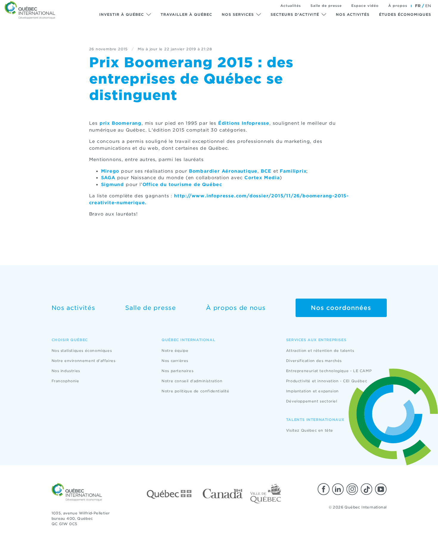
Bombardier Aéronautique (223, 171)
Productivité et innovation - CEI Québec (326, 381)
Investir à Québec (121, 14)
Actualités (290, 6)
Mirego (110, 171)
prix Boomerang (121, 123)
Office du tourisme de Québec (182, 184)
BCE (266, 171)
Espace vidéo (365, 6)
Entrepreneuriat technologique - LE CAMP (329, 371)
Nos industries (66, 371)
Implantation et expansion (312, 391)
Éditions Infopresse (243, 123)
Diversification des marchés (314, 360)
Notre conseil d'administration (191, 381)
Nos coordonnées (341, 307)
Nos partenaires (177, 371)
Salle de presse (326, 6)
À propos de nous (235, 307)
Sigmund (112, 184)
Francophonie (65, 381)
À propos (397, 6)
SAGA (108, 177)
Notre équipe (174, 350)
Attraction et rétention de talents (320, 350)
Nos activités (352, 14)
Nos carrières (174, 360)
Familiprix (293, 171)
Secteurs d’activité (295, 14)
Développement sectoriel (311, 401)
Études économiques (405, 14)
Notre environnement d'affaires (84, 360)
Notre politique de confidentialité (195, 391)
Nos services (238, 14)
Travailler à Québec (186, 14)
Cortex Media (262, 177)
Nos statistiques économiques (82, 350)
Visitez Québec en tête (309, 430)
